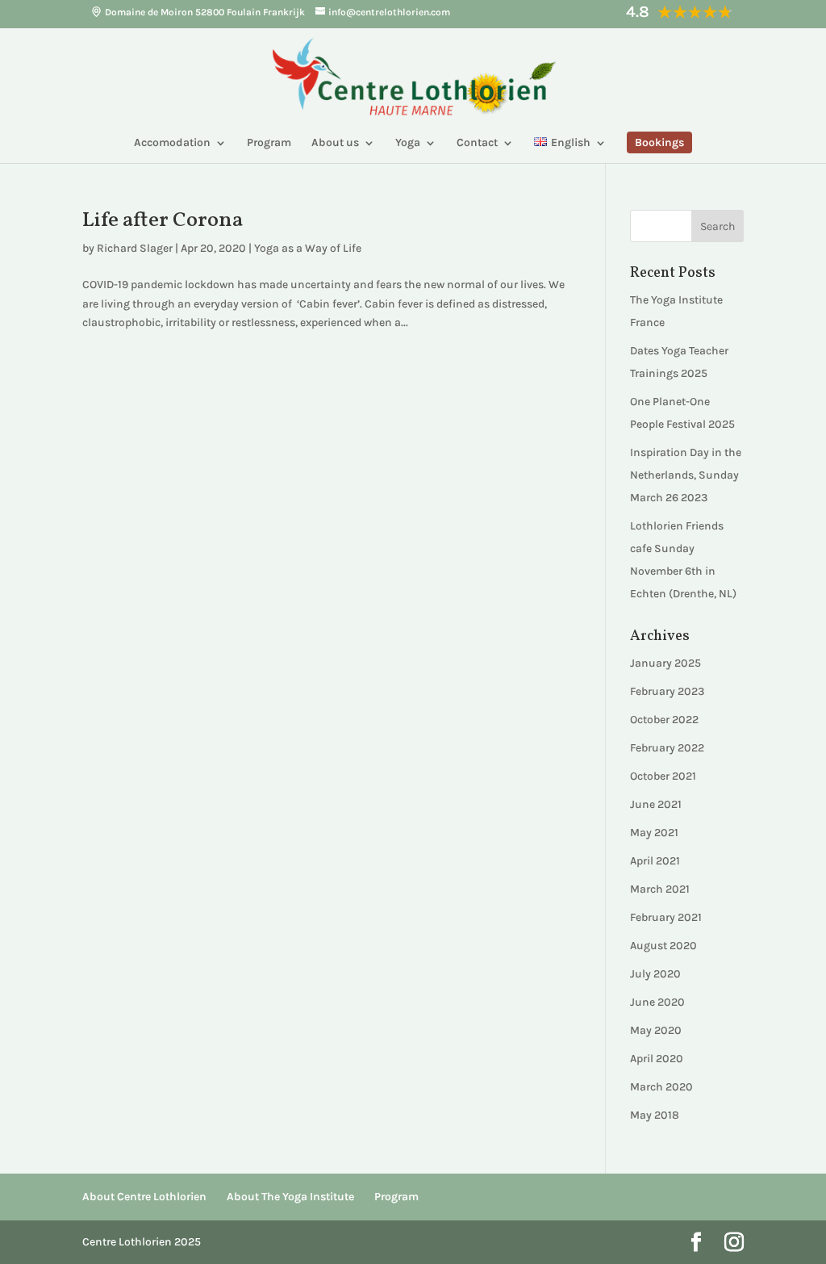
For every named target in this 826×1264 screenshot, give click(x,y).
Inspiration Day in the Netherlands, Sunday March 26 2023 (685, 475)
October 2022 (664, 719)
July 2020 (655, 974)
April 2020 (656, 1058)
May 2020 (656, 1030)
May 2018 (654, 1115)
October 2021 (663, 776)
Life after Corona (162, 220)
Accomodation (172, 143)
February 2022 (667, 748)
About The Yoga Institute (290, 1196)
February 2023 (667, 691)
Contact (477, 143)
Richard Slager (135, 248)
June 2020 (657, 1002)
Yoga (407, 143)
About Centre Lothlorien (144, 1196)
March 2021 (660, 889)
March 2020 (661, 1087)
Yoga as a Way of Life (307, 248)
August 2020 (663, 945)
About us (335, 143)
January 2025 (665, 663)
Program (269, 143)
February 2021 (666, 917)
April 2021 (655, 861)
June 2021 (656, 804)
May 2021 (654, 832)
